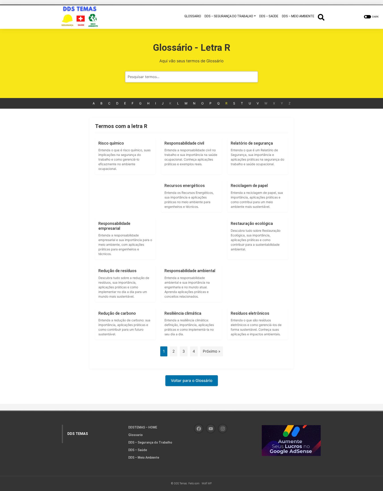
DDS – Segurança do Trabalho (150, 442)
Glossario (135, 435)
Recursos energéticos (184, 185)
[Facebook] (199, 428)
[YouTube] (211, 428)
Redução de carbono (117, 313)
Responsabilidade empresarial (114, 226)
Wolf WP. (207, 483)
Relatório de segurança (252, 143)
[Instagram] (223, 428)
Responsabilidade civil (184, 143)
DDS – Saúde (137, 450)
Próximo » (211, 351)
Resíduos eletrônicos (250, 313)
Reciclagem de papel (249, 185)
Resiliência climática (182, 313)
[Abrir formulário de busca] (321, 17)
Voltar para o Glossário (191, 380)
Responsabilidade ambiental (189, 270)
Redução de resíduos (117, 270)
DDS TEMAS (77, 434)
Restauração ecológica (252, 223)
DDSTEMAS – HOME (142, 427)
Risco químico (111, 143)
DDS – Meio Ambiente (143, 457)
